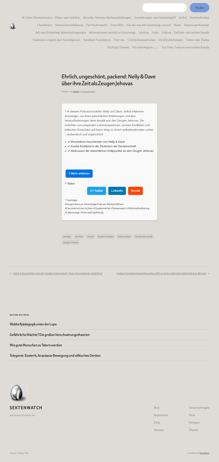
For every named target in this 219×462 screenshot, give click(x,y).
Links (155, 32)
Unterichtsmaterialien (142, 39)
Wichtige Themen (118, 47)
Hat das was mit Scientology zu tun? (148, 25)
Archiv (183, 17)
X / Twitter (96, 190)
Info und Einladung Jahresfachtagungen (60, 32)
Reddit (135, 190)
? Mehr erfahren (79, 173)
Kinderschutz (124, 236)
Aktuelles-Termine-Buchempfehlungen (107, 17)
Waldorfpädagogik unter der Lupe (33, 324)
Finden (199, 7)
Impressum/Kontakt (196, 25)
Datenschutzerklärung (69, 25)
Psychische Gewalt (143, 236)
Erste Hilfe (117, 25)
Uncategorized (88, 91)
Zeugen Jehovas (70, 242)
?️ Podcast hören (80, 161)
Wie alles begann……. (145, 47)
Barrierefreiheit (199, 17)
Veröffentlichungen (170, 39)
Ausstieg (79, 236)
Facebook (75, 190)
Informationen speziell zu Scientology (112, 32)
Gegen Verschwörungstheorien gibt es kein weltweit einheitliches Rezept (161, 273)
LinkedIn (117, 190)
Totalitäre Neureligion (97, 39)
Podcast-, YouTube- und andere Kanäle (185, 32)
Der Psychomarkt (97, 25)
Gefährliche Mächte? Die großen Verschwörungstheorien (50, 334)
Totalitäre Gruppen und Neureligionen (56, 39)
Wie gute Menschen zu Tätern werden (36, 345)
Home (177, 25)
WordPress (204, 452)
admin (76, 91)
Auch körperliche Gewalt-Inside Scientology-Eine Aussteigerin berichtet (57, 273)
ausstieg (67, 236)
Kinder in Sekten (106, 236)
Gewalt (90, 236)
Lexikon (144, 32)
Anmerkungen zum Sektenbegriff (155, 17)
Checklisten (44, 25)
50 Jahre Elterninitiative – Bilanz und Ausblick (51, 17)
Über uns (119, 39)
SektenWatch (26, 408)
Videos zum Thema (197, 39)
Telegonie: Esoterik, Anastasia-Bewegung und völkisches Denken (55, 355)
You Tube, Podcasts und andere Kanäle (185, 47)
